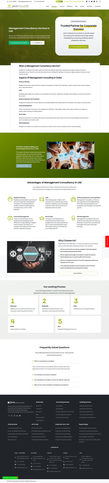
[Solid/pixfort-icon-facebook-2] (9, 415)
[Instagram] (97, 1)
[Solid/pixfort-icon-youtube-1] (19, 415)
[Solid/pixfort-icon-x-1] (11, 415)
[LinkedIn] (94, 1)
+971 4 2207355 (12, 1)
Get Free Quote (107, 241)
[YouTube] (91, 1)
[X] (89, 1)
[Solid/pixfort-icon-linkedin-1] (17, 415)
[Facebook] (86, 1)
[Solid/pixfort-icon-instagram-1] (14, 415)
